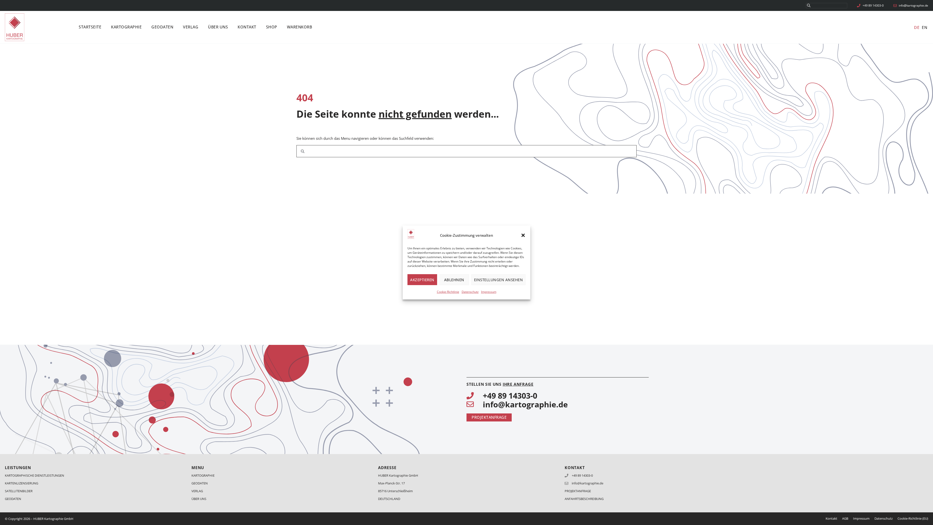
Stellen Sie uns (499, 384)
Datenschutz (470, 292)
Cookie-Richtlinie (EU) (913, 518)
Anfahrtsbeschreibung (584, 499)
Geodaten (162, 27)
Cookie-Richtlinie (448, 292)
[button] (523, 235)
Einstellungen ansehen (498, 279)
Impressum (488, 292)
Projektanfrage (578, 491)
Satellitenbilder (19, 491)
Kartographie (126, 27)
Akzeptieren (422, 279)
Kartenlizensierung (21, 483)
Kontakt (247, 27)
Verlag (190, 27)
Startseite (90, 27)
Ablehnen (454, 279)
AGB (845, 518)
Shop (271, 27)
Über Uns (218, 27)
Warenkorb (299, 27)
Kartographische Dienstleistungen (34, 475)
